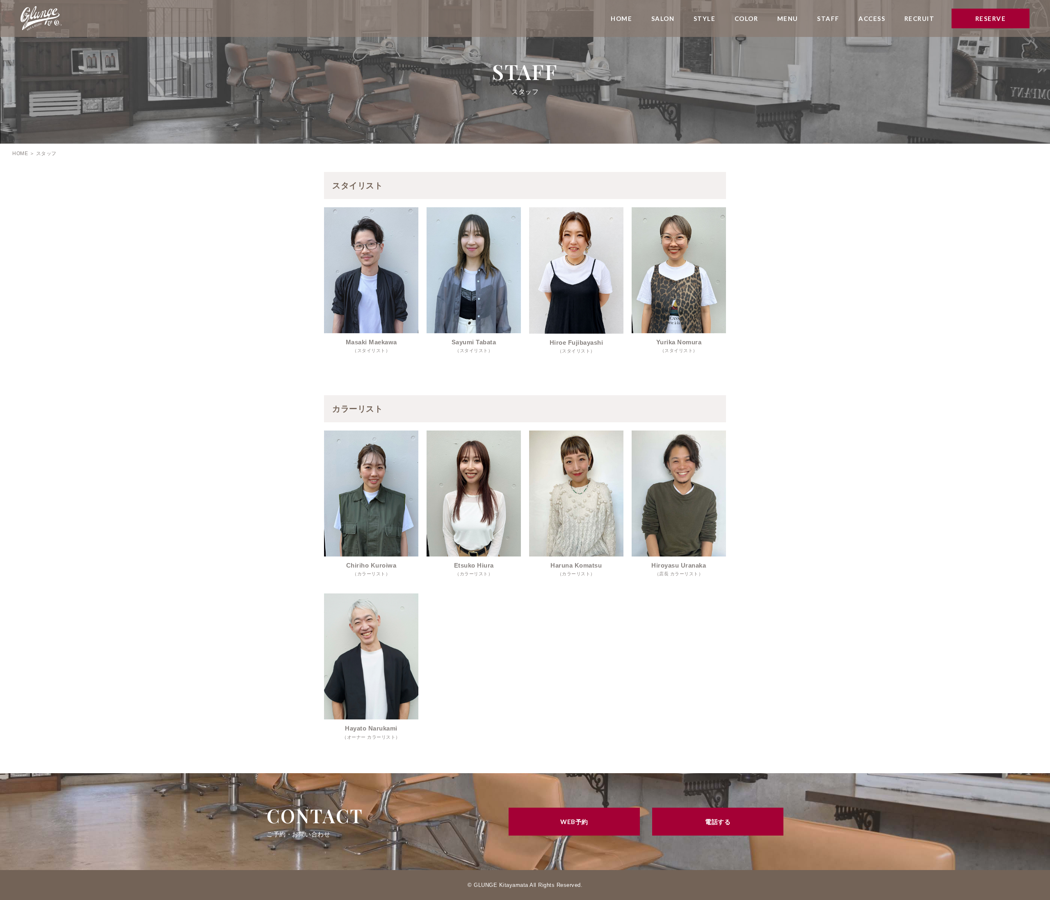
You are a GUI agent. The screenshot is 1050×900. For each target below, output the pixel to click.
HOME (621, 18)
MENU (787, 18)
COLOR (746, 18)
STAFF (828, 18)
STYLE (705, 18)
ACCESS (871, 18)
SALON (663, 18)
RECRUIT (919, 18)
